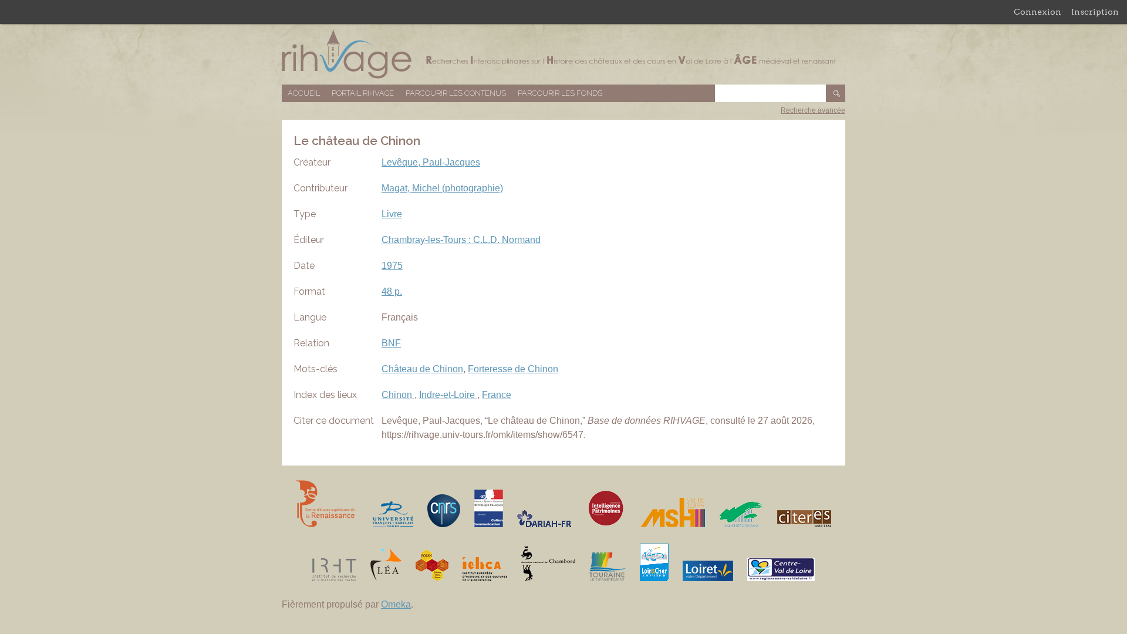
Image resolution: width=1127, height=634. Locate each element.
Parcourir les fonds (560, 93)
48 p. (392, 291)
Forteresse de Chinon (513, 369)
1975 (392, 266)
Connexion (1037, 11)
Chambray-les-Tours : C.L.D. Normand (461, 240)
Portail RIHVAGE (363, 93)
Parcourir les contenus (456, 93)
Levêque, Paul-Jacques (431, 162)
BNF (391, 343)
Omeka (396, 604)
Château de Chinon (422, 369)
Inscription (1095, 11)
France (496, 395)
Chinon (398, 395)
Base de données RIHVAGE (563, 54)
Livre (392, 214)
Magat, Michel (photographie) (442, 188)
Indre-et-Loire (448, 395)
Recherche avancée (813, 110)
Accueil (304, 93)
